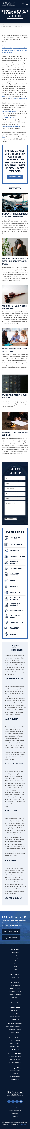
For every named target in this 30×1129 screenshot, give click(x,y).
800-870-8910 (15, 1032)
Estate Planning (15, 1003)
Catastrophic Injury (15, 985)
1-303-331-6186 (15, 1019)
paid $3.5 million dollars (9, 111)
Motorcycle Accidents (15, 991)
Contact (15, 966)
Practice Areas (15, 952)
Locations (15, 969)
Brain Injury (15, 997)
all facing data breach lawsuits (11, 126)
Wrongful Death (15, 983)
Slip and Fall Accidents (15, 994)
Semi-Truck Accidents (15, 980)
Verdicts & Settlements (15, 958)
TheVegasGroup (22, 1124)
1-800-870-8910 (7, 96)
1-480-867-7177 (15, 1049)
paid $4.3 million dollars (9, 118)
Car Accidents (15, 977)
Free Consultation (15, 176)
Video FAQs (15, 961)
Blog (15, 963)
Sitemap (15, 1107)
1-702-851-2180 (15, 1079)
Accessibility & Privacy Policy (15, 1110)
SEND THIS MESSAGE (11, 518)
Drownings (15, 1000)
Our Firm (15, 955)
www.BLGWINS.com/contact (18, 98)
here (3, 137)
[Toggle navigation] (27, 4)
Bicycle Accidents (15, 988)
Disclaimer (15, 1116)
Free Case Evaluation (11, 931)
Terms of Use (15, 1113)
